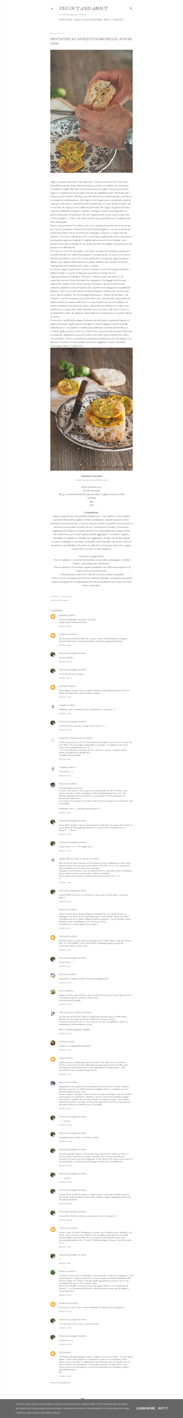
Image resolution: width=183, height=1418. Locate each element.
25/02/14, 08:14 (65, 626)
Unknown (63, 634)
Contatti (118, 19)
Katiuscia (63, 783)
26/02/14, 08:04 (65, 1166)
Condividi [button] (54, 596)
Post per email (66, 596)
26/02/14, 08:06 (65, 1220)
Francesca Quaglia (68, 653)
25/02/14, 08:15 (65, 645)
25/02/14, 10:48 (65, 730)
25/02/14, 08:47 (65, 678)
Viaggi (77, 19)
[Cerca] (131, 8)
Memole (63, 974)
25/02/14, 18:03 (65, 1033)
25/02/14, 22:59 (65, 1109)
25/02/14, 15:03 (65, 901)
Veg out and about (83, 8)
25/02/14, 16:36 (65, 950)
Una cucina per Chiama (70, 1012)
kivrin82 (63, 686)
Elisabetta (64, 1303)
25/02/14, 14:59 (65, 882)
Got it (163, 1408)
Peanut (62, 1271)
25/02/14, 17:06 (65, 1004)
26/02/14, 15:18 (64, 1263)
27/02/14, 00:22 (65, 1311)
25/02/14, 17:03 (65, 983)
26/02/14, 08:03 (65, 1141)
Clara (61, 1058)
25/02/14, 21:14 (64, 1074)
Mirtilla (62, 1041)
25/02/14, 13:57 (65, 851)
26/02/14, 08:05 (65, 1204)
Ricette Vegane (62, 600)
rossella (62, 705)
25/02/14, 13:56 (65, 834)
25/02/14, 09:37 (65, 697)
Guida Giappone (92, 19)
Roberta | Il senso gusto (71, 738)
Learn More (145, 1408)
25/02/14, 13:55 (64, 813)
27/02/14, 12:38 (65, 1376)
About (107, 19)
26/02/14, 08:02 (65, 1125)
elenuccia (63, 1082)
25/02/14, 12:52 (65, 759)
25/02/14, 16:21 (64, 928)
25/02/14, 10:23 (65, 713)
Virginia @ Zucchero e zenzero (74, 858)
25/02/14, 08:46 (65, 662)
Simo (61, 990)
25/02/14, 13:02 (65, 776)
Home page (65, 19)
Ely (60, 1352)
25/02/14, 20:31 (65, 1050)
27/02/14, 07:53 (65, 1328)
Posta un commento (60, 1383)
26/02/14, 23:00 (65, 1295)
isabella (62, 615)
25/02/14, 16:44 (65, 966)
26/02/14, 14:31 (65, 1247)
